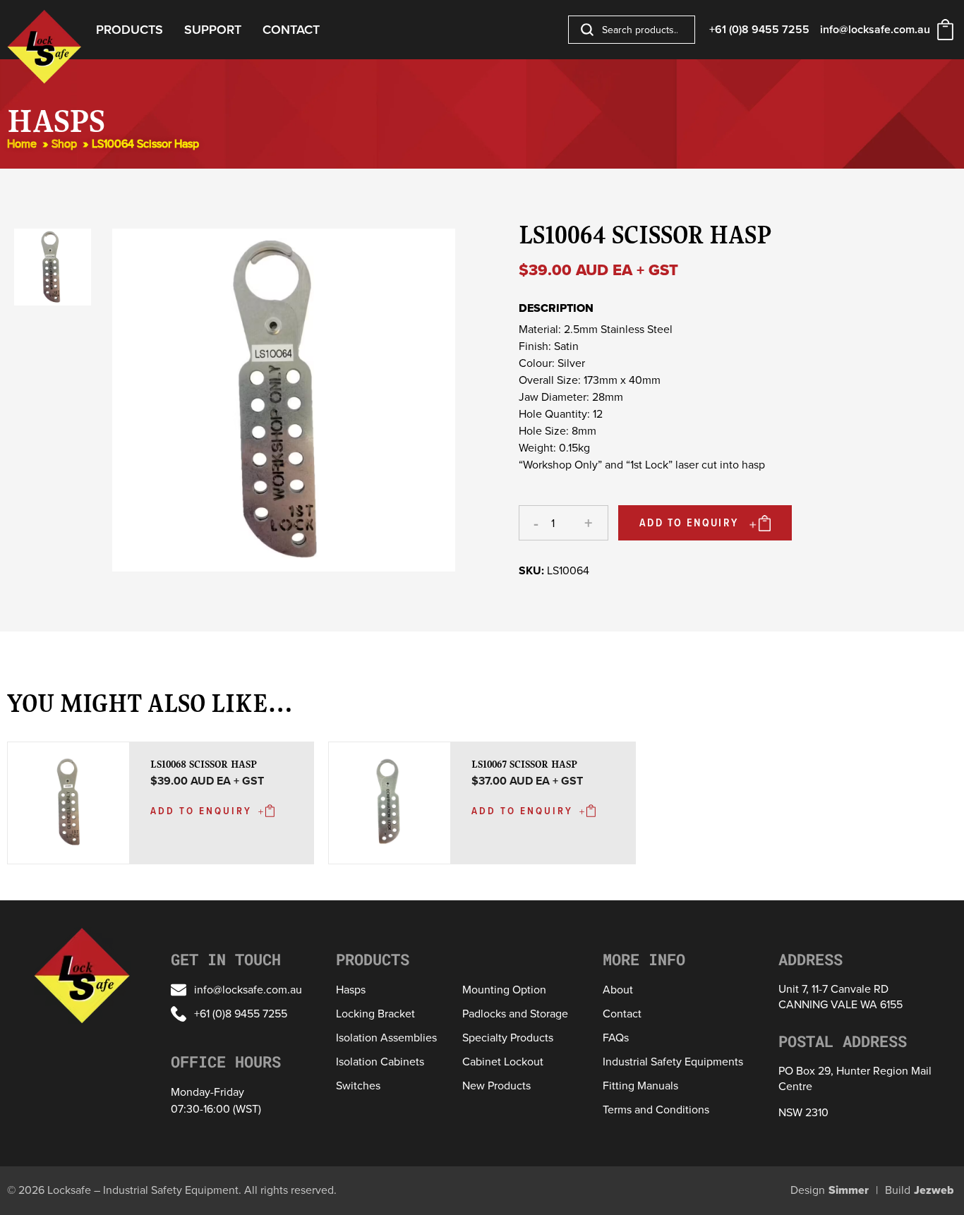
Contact (291, 29)
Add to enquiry (689, 522)
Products (129, 29)
